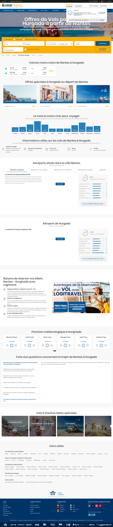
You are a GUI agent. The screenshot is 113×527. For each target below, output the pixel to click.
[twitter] (93, 505)
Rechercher (102, 43)
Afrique (8, 55)
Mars (30, 133)
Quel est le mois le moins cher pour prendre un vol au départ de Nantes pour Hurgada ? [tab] (18, 376)
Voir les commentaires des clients (93, 204)
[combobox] (13, 49)
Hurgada (40, 55)
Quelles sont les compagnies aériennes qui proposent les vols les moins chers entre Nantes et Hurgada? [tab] (18, 370)
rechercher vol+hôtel (102, 49)
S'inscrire (102, 20)
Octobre (82, 133)
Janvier (15, 133)
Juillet (60, 133)
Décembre (97, 133)
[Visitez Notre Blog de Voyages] (99, 514)
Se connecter (103, 5)
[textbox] (13, 43)
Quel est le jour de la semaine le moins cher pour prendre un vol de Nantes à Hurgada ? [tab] (20, 363)
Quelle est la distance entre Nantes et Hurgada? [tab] (17, 382)
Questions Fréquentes (16, 1)
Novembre (90, 133)
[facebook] (89, 505)
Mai (45, 133)
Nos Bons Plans (8, 10)
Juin (52, 133)
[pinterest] (100, 505)
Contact (4, 1)
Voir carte (60, 184)
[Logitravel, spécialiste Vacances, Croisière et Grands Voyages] (12, 5)
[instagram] (97, 505)
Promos (20, 10)
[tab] (17, 170)
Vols (3, 55)
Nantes (33, 55)
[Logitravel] (74, 6)
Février (23, 133)
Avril (37, 133)
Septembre (75, 133)
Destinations (32, 10)
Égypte (14, 55)
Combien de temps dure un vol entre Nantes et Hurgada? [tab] (19, 387)
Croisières (55, 10)
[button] (59, 43)
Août (67, 133)
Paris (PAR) (93, 1)
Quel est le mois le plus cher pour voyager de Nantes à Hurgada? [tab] (19, 393)
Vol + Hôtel (44, 10)
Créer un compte (93, 5)
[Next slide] (109, 170)
